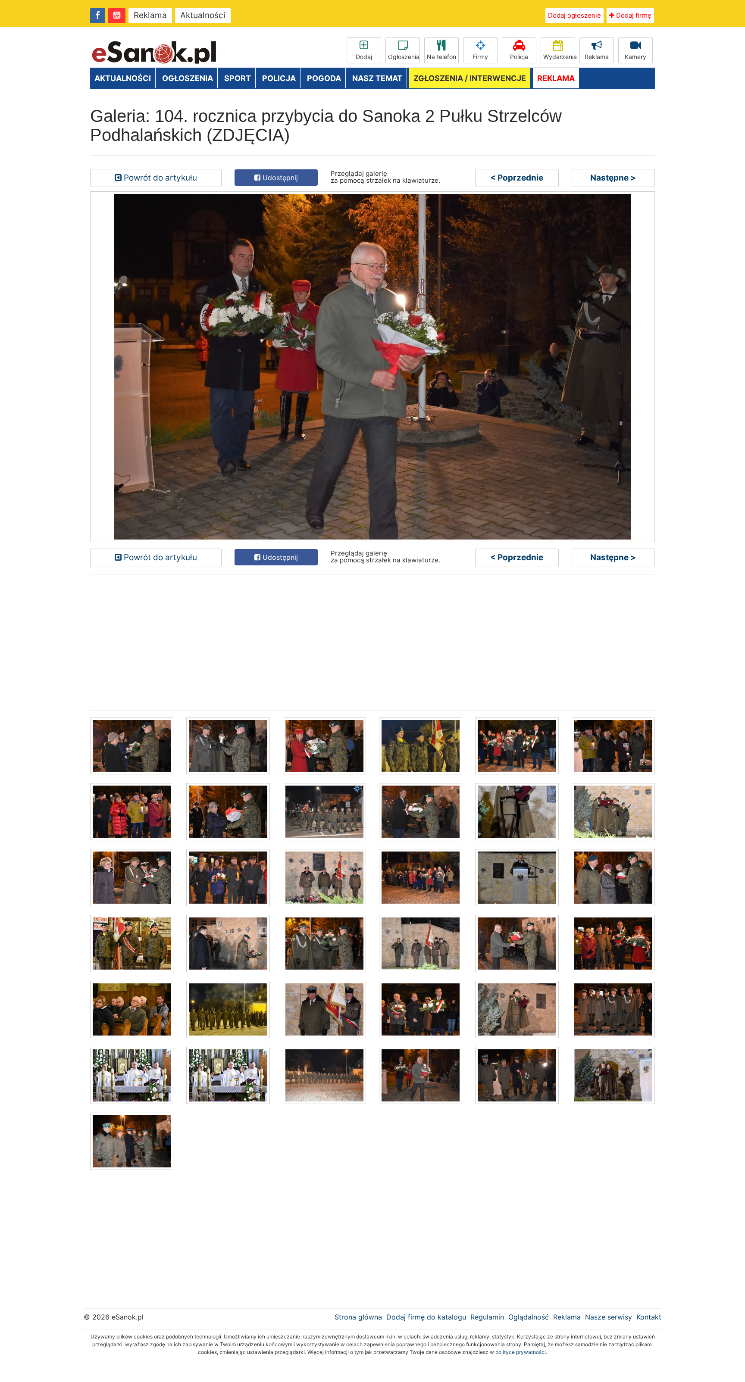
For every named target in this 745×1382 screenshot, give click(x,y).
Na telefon (441, 56)
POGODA (324, 78)
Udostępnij (279, 177)
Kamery (635, 56)
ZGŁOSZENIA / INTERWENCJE (469, 78)
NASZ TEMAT (377, 78)
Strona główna (358, 1317)
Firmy (480, 56)
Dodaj (364, 56)
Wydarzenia (559, 56)
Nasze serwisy (608, 1317)
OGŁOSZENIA (187, 78)
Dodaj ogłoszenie (574, 15)
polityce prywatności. (521, 1352)
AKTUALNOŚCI (122, 78)
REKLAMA (556, 78)
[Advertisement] (348, 641)
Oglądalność (528, 1317)
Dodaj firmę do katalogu (426, 1317)
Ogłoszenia (403, 56)
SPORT (237, 78)
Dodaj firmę (632, 15)
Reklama (150, 15)
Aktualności (202, 15)
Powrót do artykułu (159, 178)
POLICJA (279, 78)
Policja (519, 56)
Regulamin (487, 1317)
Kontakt (648, 1317)
